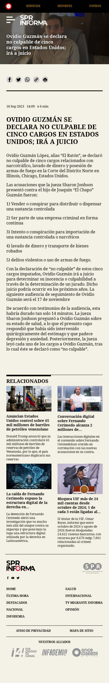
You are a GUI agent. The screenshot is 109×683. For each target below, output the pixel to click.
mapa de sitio (81, 631)
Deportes (47, 6)
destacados (16, 602)
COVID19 (77, 6)
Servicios (16, 6)
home (11, 589)
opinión (72, 609)
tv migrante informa (84, 602)
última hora (17, 596)
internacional (78, 596)
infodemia (15, 616)
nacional (14, 609)
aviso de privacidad (33, 631)
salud (70, 589)
